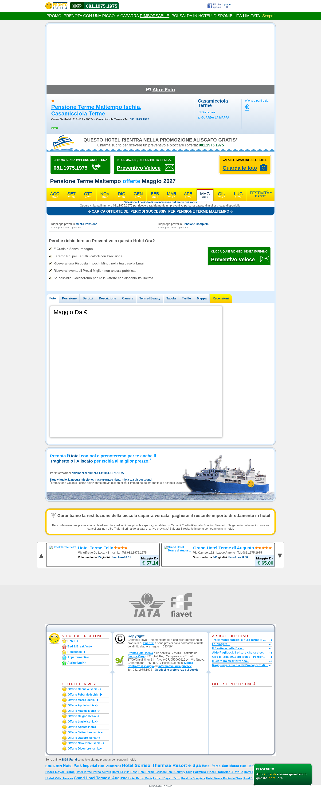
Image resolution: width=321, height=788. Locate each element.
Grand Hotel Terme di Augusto (101, 778)
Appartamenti (76, 657)
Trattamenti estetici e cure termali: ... (239, 640)
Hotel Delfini (53, 766)
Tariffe (186, 298)
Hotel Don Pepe (253, 778)
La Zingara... (221, 644)
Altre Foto (164, 89)
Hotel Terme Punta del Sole (224, 778)
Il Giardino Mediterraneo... (230, 661)
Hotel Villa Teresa (59, 778)
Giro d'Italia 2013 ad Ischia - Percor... (238, 656)
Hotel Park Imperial (80, 766)
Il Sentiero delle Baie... (228, 648)
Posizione (69, 298)
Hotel (70, 641)
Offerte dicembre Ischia (84, 748)
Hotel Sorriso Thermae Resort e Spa (161, 765)
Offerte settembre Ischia (84, 732)
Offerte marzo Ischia (81, 700)
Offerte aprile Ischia (81, 705)
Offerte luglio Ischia (81, 721)
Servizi (88, 298)
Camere (127, 298)
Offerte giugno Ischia (82, 716)
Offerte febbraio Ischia (83, 694)
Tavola (171, 298)
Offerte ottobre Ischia (82, 737)
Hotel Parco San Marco (220, 766)
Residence (74, 652)
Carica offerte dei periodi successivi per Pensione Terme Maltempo (160, 211)
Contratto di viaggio (141, 666)
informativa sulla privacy (175, 666)
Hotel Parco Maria (140, 778)
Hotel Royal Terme (60, 772)
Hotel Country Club (179, 772)
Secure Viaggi (137, 656)
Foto (52, 298)
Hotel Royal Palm (166, 778)
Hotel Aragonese (109, 766)
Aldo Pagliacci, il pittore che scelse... (238, 652)
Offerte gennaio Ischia (83, 689)
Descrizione (107, 298)
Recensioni (221, 298)
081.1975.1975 (101, 6)
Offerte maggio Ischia (82, 710)
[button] (177, 670)
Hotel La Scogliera (193, 778)
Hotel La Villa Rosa (124, 772)
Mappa (202, 298)
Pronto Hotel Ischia (140, 653)
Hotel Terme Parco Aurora (93, 772)
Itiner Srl (148, 643)
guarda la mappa (215, 117)
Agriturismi (74, 662)
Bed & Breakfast (78, 646)
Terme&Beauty (149, 298)
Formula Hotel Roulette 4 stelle (218, 772)
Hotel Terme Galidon (152, 772)
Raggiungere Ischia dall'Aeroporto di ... (240, 665)
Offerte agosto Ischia (82, 727)
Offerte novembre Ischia (84, 743)
